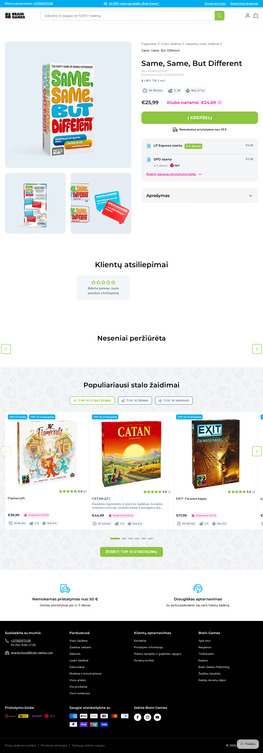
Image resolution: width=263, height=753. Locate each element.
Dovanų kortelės (215, 3)
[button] (257, 451)
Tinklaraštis (206, 654)
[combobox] (132, 15)
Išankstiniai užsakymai (244, 3)
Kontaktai (140, 641)
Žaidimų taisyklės (209, 674)
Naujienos (204, 647)
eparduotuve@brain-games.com (32, 653)
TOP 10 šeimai (137, 400)
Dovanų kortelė (144, 660)
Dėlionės (75, 654)
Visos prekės (77, 680)
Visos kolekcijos (79, 693)
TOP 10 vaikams (176, 400)
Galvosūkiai (76, 667)
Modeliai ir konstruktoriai (85, 674)
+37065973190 (21, 641)
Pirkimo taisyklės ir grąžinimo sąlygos (157, 654)
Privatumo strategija (54, 746)
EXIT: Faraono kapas (191, 499)
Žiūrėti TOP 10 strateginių (131, 552)
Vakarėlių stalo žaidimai (202, 44)
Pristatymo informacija (148, 647)
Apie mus (204, 641)
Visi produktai (78, 687)
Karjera (203, 660)
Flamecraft (16, 498)
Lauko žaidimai (78, 660)
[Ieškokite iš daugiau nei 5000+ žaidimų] (220, 15)
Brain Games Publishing (213, 667)
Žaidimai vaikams (80, 647)
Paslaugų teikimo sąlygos (88, 746)
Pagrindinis (149, 44)
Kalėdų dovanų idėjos (212, 680)
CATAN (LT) (101, 499)
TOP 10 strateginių (94, 400)
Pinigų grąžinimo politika (20, 746)
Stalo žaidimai (171, 44)
